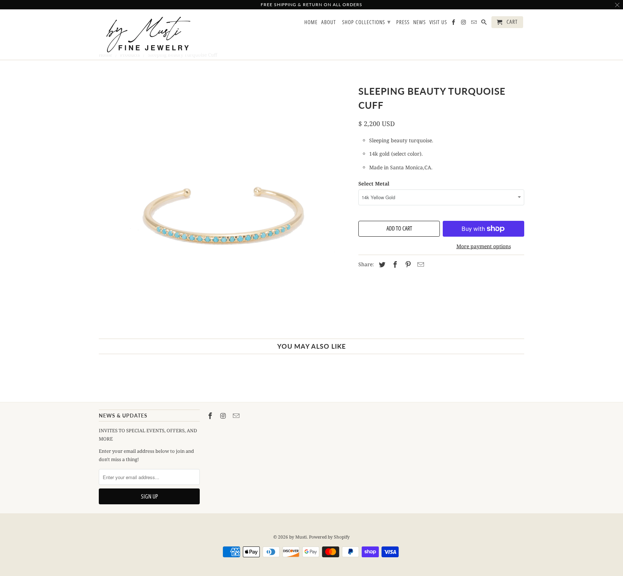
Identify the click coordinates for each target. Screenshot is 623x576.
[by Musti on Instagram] (224, 415)
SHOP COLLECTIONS (366, 21)
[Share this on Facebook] (394, 264)
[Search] (484, 23)
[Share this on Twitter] (381, 264)
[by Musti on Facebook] (211, 415)
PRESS (403, 22)
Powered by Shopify (329, 537)
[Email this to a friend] (419, 264)
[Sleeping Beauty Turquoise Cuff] (225, 207)
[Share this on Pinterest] (407, 264)
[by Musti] (149, 34)
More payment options (483, 246)
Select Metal (373, 183)
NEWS (419, 22)
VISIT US (438, 22)
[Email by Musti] (237, 415)
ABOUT (328, 22)
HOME (311, 22)
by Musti (298, 537)
